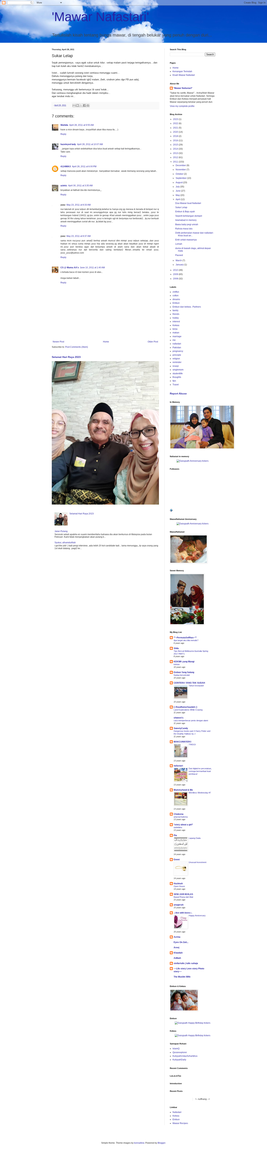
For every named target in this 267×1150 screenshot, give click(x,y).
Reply (63, 134)
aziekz (63, 185)
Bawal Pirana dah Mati (183, 897)
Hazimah (178, 883)
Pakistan (177, 347)
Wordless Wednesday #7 (200, 793)
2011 (176, 161)
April (178, 199)
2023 (176, 119)
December (181, 165)
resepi (176, 366)
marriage (177, 336)
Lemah (178, 244)
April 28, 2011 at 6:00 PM (84, 166)
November (181, 169)
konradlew (139, 1143)
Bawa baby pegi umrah (186, 224)
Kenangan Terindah (182, 71)
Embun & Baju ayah (185, 211)
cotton (176, 295)
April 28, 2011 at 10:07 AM (90, 144)
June (178, 191)
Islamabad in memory (186, 220)
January (180, 264)
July (178, 186)
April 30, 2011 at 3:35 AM (80, 185)
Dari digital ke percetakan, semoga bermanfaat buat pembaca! (200, 771)
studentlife (178, 373)
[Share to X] (81, 105)
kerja (175, 329)
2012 (176, 157)
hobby (176, 318)
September (181, 178)
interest (176, 321)
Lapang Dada (195, 838)
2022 (176, 123)
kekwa (176, 664)
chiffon (176, 292)
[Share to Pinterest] (88, 105)
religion (176, 358)
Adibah (177, 958)
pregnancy (178, 351)
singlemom (178, 369)
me (174, 340)
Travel (176, 384)
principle (177, 355)
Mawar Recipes (180, 1123)
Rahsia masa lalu (184, 228)
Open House (179, 886)
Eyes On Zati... (181, 942)
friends (176, 314)
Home (106, 341)
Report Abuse (178, 393)
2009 (176, 274)
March (179, 260)
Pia (175, 835)
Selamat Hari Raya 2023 (66, 357)
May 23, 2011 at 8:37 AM (78, 236)
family (175, 310)
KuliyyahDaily (179, 1059)
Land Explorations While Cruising (188, 710)
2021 (176, 128)
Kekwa (176, 325)
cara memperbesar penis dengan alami (191, 720)
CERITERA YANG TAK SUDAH (189, 683)
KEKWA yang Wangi (184, 661)
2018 (176, 136)
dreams (176, 299)
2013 (176, 153)
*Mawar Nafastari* (182, 88)
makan (176, 332)
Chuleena (178, 814)
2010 (176, 270)
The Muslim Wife (182, 977)
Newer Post (58, 341)
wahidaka (178, 827)
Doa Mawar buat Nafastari (188, 203)
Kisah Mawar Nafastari (184, 75)
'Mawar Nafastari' (100, 17)
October (180, 174)
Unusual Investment (197, 862)
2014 (176, 149)
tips (174, 381)
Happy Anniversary (197, 915)
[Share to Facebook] (84, 105)
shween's (178, 718)
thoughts (177, 377)
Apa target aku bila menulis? (186, 640)
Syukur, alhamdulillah (65, 542)
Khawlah (178, 953)
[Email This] (74, 105)
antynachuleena (181, 817)
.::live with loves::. (183, 913)
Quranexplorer (180, 1052)
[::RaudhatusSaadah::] (185, 707)
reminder (177, 362)
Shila (176, 648)
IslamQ (176, 1048)
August (179, 182)
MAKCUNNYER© (182, 741)
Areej (176, 947)
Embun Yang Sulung (184, 672)
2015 (176, 144)
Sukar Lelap (181, 207)
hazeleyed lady (68, 144)
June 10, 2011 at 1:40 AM (92, 267)
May (178, 195)
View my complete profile (182, 106)
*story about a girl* (183, 824)
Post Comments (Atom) (76, 347)
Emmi (177, 859)
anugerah (178, 905)
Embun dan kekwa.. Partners (187, 307)
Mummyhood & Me (183, 790)
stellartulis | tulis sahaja (186, 963)
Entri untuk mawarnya (186, 239)
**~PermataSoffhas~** (185, 637)
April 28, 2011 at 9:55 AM (81, 125)
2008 (176, 278)
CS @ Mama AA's (69, 267)
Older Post (153, 341)
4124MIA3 (65, 166)
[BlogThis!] (77, 105)
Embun (176, 303)
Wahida (64, 125)
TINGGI (192, 744)
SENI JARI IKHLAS (183, 894)
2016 (176, 140)
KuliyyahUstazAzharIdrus (185, 1056)
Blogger (161, 1143)
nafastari (177, 343)
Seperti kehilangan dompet (188, 216)
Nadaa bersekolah (182, 675)
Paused (179, 255)
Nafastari (177, 1112)
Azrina (177, 937)
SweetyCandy (181, 728)
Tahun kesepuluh (196, 686)
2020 (176, 132)
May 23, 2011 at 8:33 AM (78, 205)
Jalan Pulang (61, 531)
